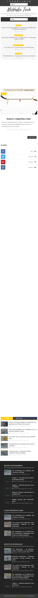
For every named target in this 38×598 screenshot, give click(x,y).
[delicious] (30, 1)
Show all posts (28, 90)
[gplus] (12, 1)
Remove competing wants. (19, 118)
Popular (19, 418)
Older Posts (32, 137)
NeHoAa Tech (19, 9)
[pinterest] (15, 1)
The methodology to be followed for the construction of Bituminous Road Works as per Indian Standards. (23, 533)
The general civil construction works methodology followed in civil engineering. (23, 524)
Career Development (18, 45)
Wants (3, 93)
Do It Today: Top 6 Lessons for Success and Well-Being (19, 47)
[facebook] (7, 1)
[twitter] (10, 1)
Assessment (18, 53)
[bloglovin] (17, 1)
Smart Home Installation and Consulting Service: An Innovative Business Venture (19, 38)
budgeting (18, 25)
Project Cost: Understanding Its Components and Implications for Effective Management (19, 28)
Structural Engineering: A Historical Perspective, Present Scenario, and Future (23, 558)
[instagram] (27, 1)
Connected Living (18, 35)
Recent (7, 418)
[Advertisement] (19, 73)
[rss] (22, 1)
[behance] (25, 1)
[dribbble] (20, 1)
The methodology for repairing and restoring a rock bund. (19, 56)
